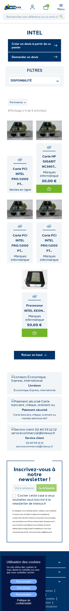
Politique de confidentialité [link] (23, 602)
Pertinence (16, 102)
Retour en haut (34, 355)
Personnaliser (23, 594)
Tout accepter (23, 581)
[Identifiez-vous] (32, 7)
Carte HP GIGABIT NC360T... (49, 161)
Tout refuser (23, 587)
